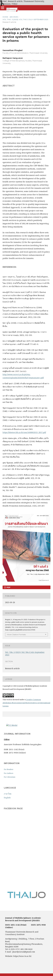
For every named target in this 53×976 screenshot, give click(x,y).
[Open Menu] (2, 7)
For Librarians (9, 777)
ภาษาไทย (7, 793)
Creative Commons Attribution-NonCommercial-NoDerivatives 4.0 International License (26, 702)
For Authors (8, 773)
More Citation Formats (16, 634)
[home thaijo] (26, 897)
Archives (14, 17)
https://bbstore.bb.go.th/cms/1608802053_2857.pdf (24, 432)
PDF (8, 587)
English (7, 797)
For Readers (8, 769)
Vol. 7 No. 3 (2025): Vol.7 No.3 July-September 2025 (25, 19)
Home (5, 17)
